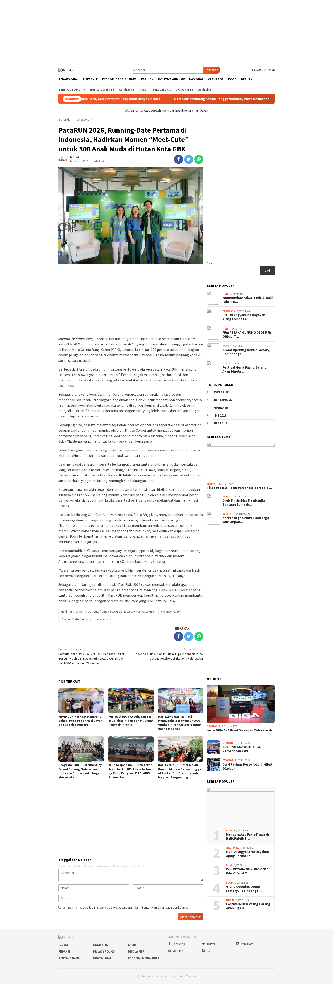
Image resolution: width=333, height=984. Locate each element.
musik (226, 363)
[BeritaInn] (66, 70)
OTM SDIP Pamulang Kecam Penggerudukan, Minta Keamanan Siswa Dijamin (199, 99)
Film (225, 293)
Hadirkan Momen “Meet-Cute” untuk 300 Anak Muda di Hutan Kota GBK (108, 611)
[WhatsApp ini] (198, 159)
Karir (132, 945)
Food (225, 346)
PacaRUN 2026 (170, 611)
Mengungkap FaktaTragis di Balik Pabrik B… (247, 300)
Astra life (221, 392)
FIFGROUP (220, 423)
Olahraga (228, 311)
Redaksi (64, 951)
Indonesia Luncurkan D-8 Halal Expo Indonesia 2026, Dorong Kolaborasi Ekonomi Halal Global (169, 654)
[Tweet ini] (188, 159)
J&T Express (222, 400)
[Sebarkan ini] (178, 159)
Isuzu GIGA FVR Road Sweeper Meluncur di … (239, 732)
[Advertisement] (166, 31)
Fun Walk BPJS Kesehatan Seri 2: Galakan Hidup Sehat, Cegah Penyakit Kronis (131, 720)
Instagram (247, 944)
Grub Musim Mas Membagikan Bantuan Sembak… (245, 502)
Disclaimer (136, 951)
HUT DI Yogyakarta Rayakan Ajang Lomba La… (243, 317)
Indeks (63, 945)
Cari (209, 263)
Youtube (178, 951)
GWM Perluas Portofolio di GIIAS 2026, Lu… (247, 766)
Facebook (179, 944)
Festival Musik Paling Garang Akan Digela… (244, 370)
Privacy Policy (103, 951)
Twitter (211, 944)
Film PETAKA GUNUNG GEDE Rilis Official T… (247, 335)
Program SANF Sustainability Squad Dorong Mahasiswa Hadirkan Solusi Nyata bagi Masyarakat (80, 771)
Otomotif (213, 726)
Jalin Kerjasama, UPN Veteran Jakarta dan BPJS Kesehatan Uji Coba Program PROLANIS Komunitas (130, 771)
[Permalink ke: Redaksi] (63, 159)
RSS (209, 951)
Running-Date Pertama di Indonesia (84, 619)
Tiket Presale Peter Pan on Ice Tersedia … (239, 488)
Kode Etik (100, 945)
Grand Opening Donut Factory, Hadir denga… (246, 352)
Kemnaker (220, 408)
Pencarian (211, 70)
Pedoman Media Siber (143, 958)
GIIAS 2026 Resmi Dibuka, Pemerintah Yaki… (241, 749)
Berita (211, 484)
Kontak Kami (102, 958)
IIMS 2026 (219, 415)
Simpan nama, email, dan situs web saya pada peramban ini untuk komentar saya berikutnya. (125, 907)
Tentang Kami (68, 958)
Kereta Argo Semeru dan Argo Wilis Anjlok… (245, 520)
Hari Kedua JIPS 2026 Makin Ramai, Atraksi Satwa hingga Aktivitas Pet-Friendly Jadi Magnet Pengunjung (179, 771)
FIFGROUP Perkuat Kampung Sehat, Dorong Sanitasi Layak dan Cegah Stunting (80, 720)
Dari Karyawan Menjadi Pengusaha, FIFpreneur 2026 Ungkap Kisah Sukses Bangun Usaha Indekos (180, 722)
